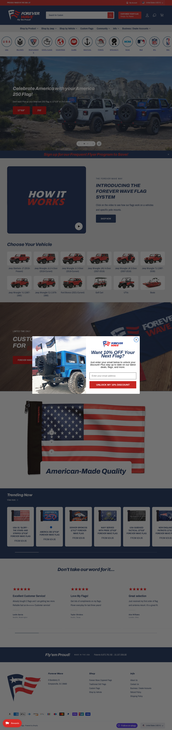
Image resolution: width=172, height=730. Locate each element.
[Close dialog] (136, 339)
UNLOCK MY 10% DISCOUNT (113, 384)
